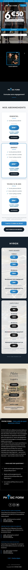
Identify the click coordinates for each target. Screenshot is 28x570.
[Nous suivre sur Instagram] (14, 505)
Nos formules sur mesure (14, 229)
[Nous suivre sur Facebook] (10, 505)
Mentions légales (16, 558)
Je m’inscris (14, 137)
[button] (2, 5)
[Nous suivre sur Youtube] (17, 505)
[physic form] (11, 5)
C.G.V (9, 558)
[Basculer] (2, 468)
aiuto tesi (10, 455)
